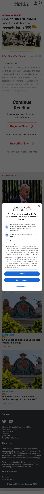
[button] (22, 241)
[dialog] (22, 247)
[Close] (38, 206)
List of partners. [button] (33, 254)
